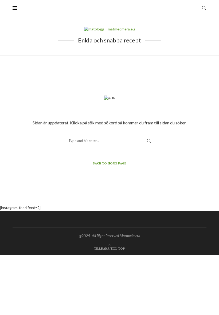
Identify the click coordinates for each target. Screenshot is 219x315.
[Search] (203, 8)
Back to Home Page (109, 164)
